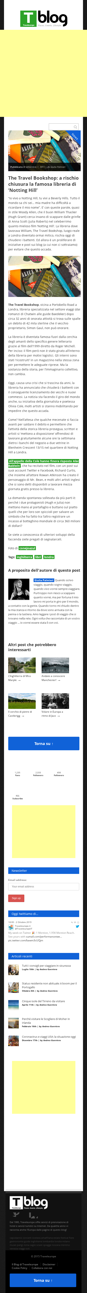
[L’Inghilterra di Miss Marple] (22, 672)
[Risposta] (72, 942)
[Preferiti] (78, 942)
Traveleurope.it (23, 922)
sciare (39, 1245)
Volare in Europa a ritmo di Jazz (52, 714)
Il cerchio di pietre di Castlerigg (20, 714)
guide (27, 1241)
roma (26, 1245)
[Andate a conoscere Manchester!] (55, 672)
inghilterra (24, 557)
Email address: (17, 880)
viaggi (22, 1248)
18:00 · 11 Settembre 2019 (21, 942)
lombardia (48, 1241)
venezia (14, 1248)
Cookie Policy (19, 1268)
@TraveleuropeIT (23, 925)
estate (56, 1237)
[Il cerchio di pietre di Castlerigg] (22, 708)
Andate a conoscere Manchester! (53, 678)
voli (28, 1248)
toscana (56, 1245)
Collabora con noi (42, 1268)
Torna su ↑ (43, 743)
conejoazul (27, 548)
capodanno (16, 1237)
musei (13, 1245)
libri (38, 557)
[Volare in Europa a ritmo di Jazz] (55, 708)
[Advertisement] (43, 73)
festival (64, 1237)
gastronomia (16, 1241)
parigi (20, 1245)
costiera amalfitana (42, 1237)
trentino (65, 1245)
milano (66, 1241)
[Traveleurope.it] (11, 926)
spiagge (47, 1245)
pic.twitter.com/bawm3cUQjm (25, 937)
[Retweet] (75, 942)
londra (49, 557)
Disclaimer (49, 1264)
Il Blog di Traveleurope (25, 1264)
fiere (71, 1237)
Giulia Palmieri (43, 580)
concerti (27, 1237)
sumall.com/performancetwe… (44, 933)
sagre (33, 1245)
